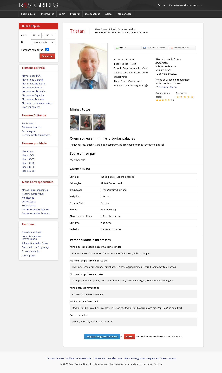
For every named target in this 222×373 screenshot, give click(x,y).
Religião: (75, 196)
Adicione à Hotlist (181, 47)
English (158, 364)
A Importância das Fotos (35, 243)
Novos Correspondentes (35, 189)
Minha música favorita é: (84, 301)
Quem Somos (92, 13)
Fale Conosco (124, 13)
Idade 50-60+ (29, 170)
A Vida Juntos (29, 255)
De (22, 42)
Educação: (75, 183)
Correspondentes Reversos (36, 213)
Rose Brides (38, 5)
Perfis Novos (29, 123)
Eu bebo (74, 229)
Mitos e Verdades (31, 251)
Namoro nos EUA (31, 75)
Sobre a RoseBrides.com (108, 358)
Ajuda (108, 13)
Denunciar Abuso (168, 87)
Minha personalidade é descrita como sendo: (95, 246)
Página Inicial (28, 13)
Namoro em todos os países (37, 103)
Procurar (75, 13)
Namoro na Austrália (33, 99)
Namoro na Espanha (33, 95)
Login (62, 13)
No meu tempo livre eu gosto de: (88, 260)
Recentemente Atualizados (36, 134)
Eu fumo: (75, 222)
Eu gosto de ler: (79, 315)
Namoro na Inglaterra (33, 83)
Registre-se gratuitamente (102, 336)
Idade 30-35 (28, 159)
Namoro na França (32, 87)
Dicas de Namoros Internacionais (32, 237)
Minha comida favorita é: (84, 287)
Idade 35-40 (28, 163)
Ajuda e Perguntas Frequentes (141, 358)
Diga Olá (122, 47)
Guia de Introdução (32, 232)
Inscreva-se (47, 13)
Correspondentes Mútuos (35, 209)
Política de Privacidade (78, 358)
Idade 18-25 (28, 151)
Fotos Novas (29, 205)
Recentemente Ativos (33, 193)
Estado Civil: (77, 203)
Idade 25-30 (28, 155)
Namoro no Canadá (32, 79)
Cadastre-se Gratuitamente (185, 5)
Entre (129, 336)
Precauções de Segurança (35, 247)
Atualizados (28, 197)
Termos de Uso (55, 358)
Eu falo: (74, 176)
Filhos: (73, 209)
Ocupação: (76, 189)
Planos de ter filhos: (81, 216)
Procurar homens (31, 106)
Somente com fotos (33, 49)
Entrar (161, 5)
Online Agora (29, 131)
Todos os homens (31, 127)
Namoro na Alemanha (33, 91)
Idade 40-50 (28, 166)
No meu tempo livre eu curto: (86, 274)
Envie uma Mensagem (155, 47)
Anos (24, 35)
